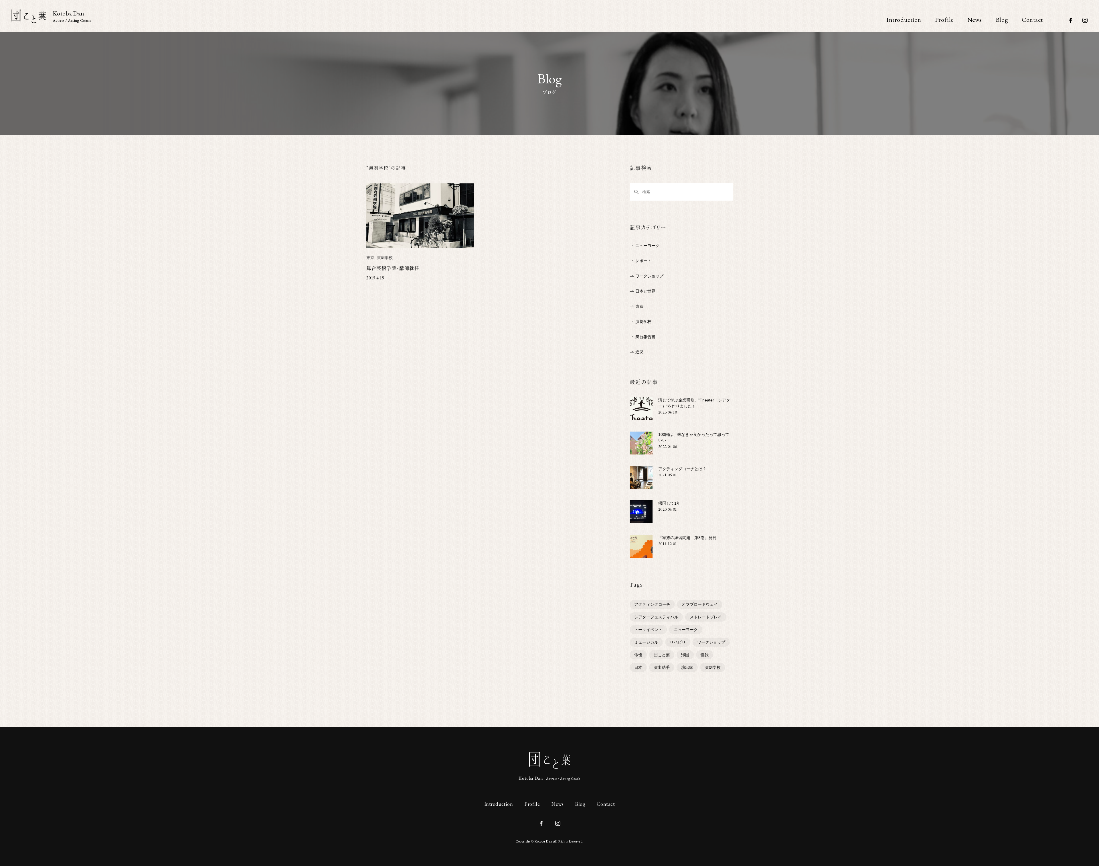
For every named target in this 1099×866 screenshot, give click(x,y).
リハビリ (678, 642)
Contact (1032, 19)
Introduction (903, 19)
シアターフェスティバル (656, 617)
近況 (639, 352)
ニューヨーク (647, 245)
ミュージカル (646, 642)
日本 (638, 667)
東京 (639, 306)
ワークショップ (649, 276)
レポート (643, 260)
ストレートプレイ (706, 617)
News (974, 19)
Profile (944, 19)
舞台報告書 (645, 336)
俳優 (638, 655)
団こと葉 (662, 655)
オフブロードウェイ (700, 604)
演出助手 (662, 667)
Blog (1002, 19)
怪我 (705, 655)
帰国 (685, 655)
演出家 (687, 667)
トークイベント (648, 629)
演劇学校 (643, 321)
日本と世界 (645, 291)
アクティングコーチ (652, 604)
